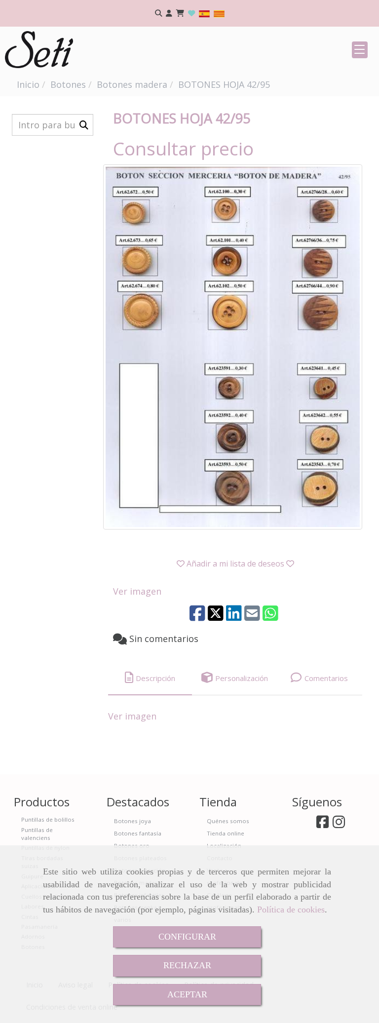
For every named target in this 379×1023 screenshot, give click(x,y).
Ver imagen (137, 591)
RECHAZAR (187, 965)
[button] (169, 13)
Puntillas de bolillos (48, 819)
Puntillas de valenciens (37, 833)
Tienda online (225, 833)
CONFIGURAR (187, 937)
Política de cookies (291, 909)
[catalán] (219, 13)
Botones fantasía (137, 833)
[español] (204, 13)
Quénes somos (228, 821)
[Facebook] (322, 824)
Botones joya (132, 821)
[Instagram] (339, 824)
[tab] (150, 677)
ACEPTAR (187, 994)
